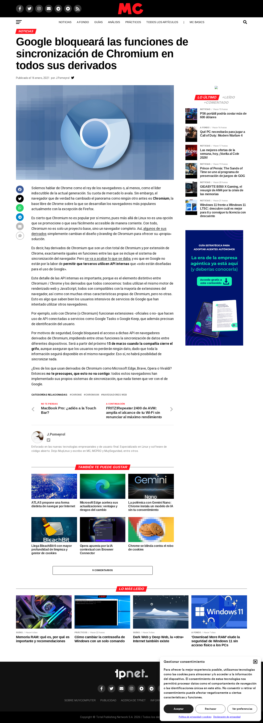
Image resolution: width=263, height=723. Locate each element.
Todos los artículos (162, 22)
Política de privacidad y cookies (195, 717)
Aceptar (178, 709)
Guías (98, 22)
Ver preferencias (242, 709)
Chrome (76, 395)
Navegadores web (115, 395)
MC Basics (197, 22)
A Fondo (83, 22)
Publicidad (108, 700)
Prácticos (133, 22)
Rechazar (210, 709)
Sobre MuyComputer (80, 700)
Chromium (92, 395)
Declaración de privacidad (226, 717)
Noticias (65, 22)
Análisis (114, 22)
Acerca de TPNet (133, 700)
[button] (255, 662)
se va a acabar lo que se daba (108, 259)
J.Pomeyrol (63, 77)
